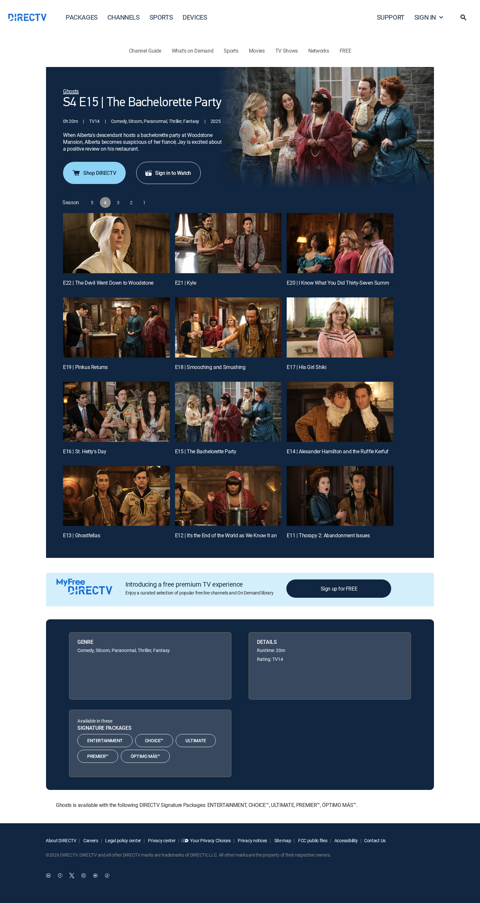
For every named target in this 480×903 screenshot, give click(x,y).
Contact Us (375, 840)
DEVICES (195, 17)
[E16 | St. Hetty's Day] (116, 412)
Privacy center (161, 840)
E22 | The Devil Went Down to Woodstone (108, 282)
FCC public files (312, 840)
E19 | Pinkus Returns (85, 367)
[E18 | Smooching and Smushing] (228, 327)
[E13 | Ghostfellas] (116, 496)
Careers (90, 840)
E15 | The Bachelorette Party (205, 451)
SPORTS (161, 17)
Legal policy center (122, 840)
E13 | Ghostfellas (81, 535)
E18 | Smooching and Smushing (210, 367)
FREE (345, 50)
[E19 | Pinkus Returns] (116, 327)
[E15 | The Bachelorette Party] (228, 412)
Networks (318, 50)
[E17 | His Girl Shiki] (340, 327)
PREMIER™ (97, 756)
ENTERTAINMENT (105, 740)
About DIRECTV (61, 840)
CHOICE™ (154, 740)
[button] (463, 17)
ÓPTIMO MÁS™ (145, 756)
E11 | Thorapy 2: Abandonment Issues (328, 535)
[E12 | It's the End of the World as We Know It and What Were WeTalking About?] (228, 496)
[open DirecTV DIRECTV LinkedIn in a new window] (48, 875)
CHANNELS (123, 17)
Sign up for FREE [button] (339, 588)
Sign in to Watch (173, 172)
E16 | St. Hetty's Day (84, 451)
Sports (231, 50)
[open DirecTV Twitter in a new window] (71, 875)
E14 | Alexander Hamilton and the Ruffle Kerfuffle (340, 451)
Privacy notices (252, 840)
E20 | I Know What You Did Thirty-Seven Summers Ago (346, 282)
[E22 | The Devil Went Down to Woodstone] (116, 243)
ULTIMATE (195, 740)
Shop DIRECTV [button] (99, 172)
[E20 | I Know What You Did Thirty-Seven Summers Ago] (340, 243)
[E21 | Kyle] (228, 243)
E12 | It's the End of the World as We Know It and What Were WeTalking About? (260, 535)
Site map (282, 840)
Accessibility (345, 840)
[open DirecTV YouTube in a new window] (95, 875)
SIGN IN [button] (425, 17)
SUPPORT (391, 17)
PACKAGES (82, 17)
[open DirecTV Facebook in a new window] (60, 875)
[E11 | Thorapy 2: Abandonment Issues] (340, 496)
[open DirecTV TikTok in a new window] (107, 875)
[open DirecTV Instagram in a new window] (83, 875)
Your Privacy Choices (210, 840)
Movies (257, 50)
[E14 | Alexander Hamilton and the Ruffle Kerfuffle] (340, 412)
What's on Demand (193, 50)
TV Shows (286, 50)
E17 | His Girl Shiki (306, 367)
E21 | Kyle (185, 282)
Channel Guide (145, 50)
